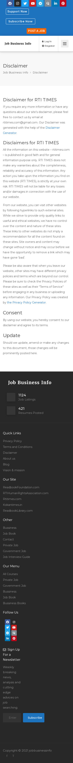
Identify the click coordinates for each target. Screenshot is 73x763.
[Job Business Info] (18, 39)
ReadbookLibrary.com (18, 510)
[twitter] (13, 755)
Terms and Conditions (17, 447)
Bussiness (9, 528)
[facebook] (6, 755)
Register (49, 45)
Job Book (9, 533)
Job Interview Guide (16, 557)
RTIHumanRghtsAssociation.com (25, 493)
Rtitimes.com (12, 499)
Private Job (10, 545)
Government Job (14, 551)
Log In (48, 41)
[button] (17, 12)
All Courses (10, 574)
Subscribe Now (20, 21)
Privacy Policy (12, 441)
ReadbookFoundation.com (21, 487)
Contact (8, 539)
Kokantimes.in (12, 505)
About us (9, 458)
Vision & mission (14, 470)
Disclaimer (10, 452)
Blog (6, 464)
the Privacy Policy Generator (26, 302)
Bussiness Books (14, 603)
